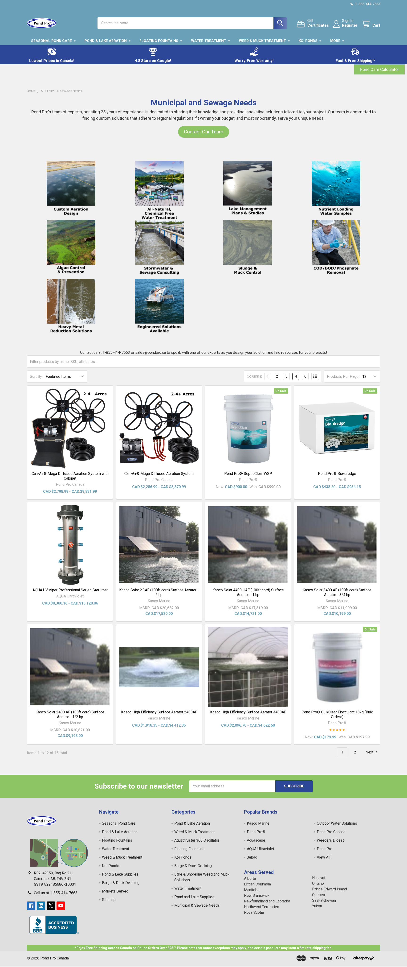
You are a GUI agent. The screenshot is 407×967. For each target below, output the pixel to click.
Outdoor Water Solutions (337, 823)
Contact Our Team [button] (203, 132)
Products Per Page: (343, 376)
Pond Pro (324, 849)
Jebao (252, 857)
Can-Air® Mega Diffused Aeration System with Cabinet (70, 476)
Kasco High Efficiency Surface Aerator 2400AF (159, 712)
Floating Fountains (158, 41)
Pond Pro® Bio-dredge (337, 473)
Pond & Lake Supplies (120, 874)
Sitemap (109, 899)
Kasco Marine (258, 823)
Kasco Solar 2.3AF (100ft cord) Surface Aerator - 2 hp (159, 592)
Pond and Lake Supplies (194, 897)
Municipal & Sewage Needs (197, 905)
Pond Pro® (256, 832)
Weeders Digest (330, 840)
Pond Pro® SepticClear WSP (248, 473)
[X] (51, 905)
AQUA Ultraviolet (260, 849)
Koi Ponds (308, 41)
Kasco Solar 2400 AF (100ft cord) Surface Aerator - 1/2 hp (70, 714)
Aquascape (256, 840)
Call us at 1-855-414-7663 (55, 893)
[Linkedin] (41, 905)
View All (323, 857)
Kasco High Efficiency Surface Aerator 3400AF (248, 712)
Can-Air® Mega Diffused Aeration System (159, 473)
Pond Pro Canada (331, 832)
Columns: (254, 376)
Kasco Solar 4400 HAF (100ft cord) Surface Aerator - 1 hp (248, 592)
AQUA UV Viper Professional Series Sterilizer (70, 590)
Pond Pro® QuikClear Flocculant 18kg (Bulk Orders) (337, 714)
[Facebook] (31, 905)
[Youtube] (61, 905)
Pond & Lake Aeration (106, 41)
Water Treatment (208, 41)
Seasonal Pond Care (51, 41)
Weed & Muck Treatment (262, 41)
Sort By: (36, 376)
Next (370, 752)
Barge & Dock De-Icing (120, 883)
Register (350, 25)
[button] (51, 54)
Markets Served (115, 891)
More (335, 41)
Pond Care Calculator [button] (379, 69)
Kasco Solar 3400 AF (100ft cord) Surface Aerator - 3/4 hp (337, 592)
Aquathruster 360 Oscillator (196, 840)
